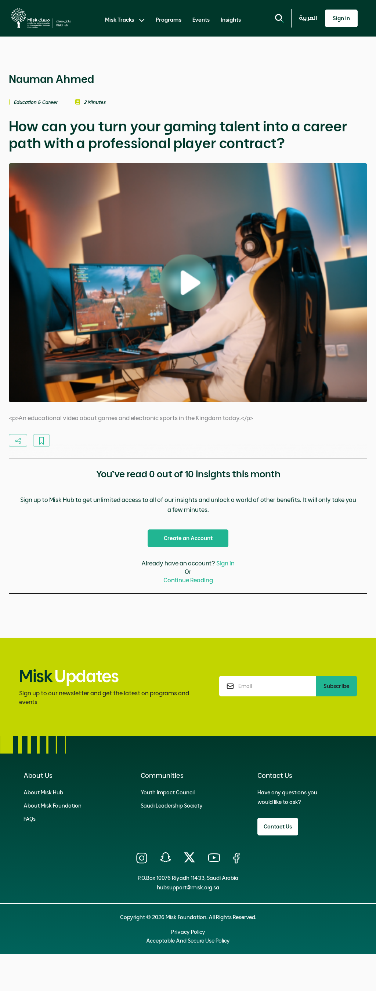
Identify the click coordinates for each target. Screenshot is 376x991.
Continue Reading (188, 580)
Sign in (225, 563)
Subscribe (336, 686)
